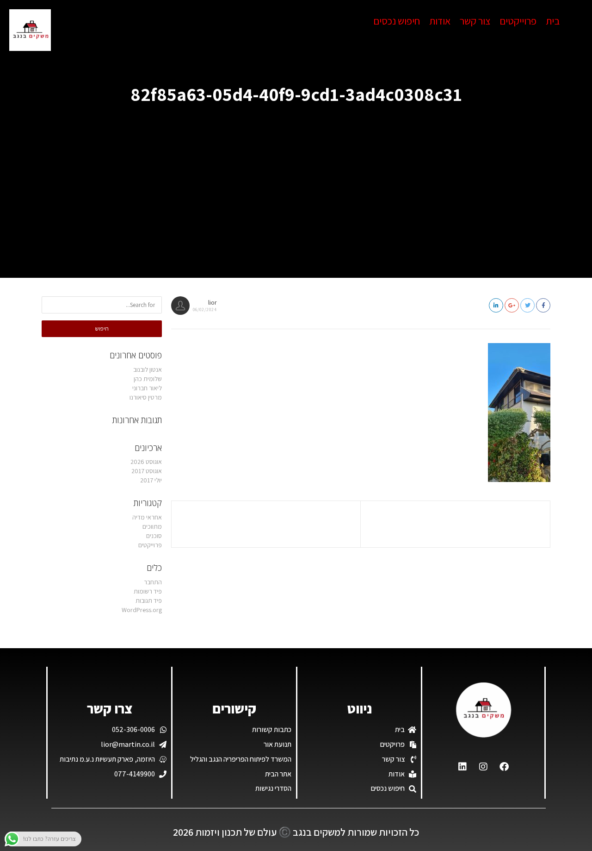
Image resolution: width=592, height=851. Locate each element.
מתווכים (152, 526)
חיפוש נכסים (396, 20)
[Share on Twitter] (527, 305)
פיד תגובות (149, 600)
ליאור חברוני (147, 388)
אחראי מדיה (147, 517)
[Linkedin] (462, 766)
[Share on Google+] (512, 305)
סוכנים (154, 536)
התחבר (153, 582)
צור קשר (475, 20)
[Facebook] (504, 766)
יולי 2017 (151, 480)
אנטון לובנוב (147, 369)
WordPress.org (142, 610)
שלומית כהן (148, 379)
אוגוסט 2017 (146, 471)
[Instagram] (483, 766)
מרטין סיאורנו (146, 397)
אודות (439, 20)
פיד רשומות (148, 591)
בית (553, 20)
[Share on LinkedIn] (496, 305)
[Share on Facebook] (543, 305)
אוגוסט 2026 (146, 461)
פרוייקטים (518, 20)
